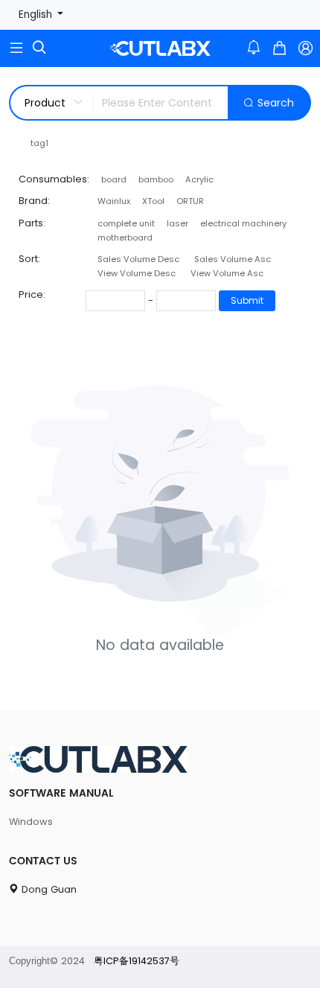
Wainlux (113, 201)
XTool (153, 201)
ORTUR (190, 201)
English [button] (37, 14)
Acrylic (199, 179)
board (114, 179)
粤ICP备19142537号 (136, 960)
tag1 (39, 143)
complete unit (126, 223)
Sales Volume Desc (138, 259)
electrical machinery (243, 223)
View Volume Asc (227, 273)
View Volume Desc (136, 273)
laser (177, 223)
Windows (31, 821)
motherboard (125, 237)
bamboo (155, 179)
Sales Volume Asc (232, 259)
